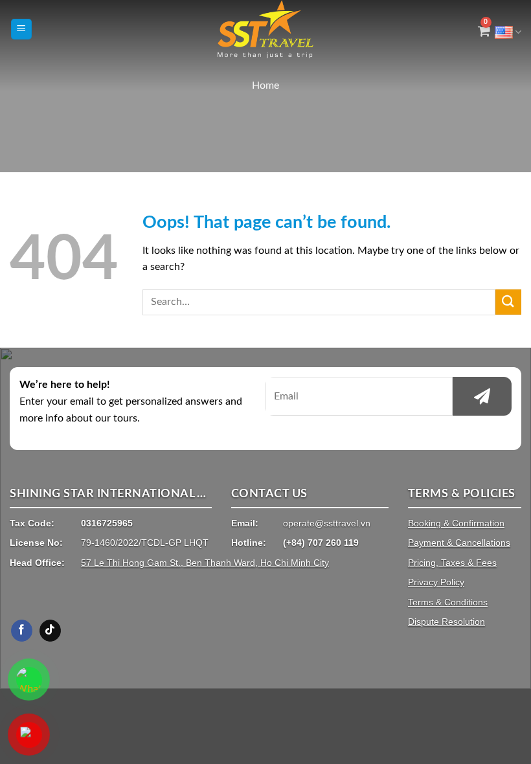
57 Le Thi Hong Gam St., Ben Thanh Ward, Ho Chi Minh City (205, 562)
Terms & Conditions (448, 602)
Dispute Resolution (446, 621)
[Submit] (508, 302)
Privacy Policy (436, 582)
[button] (21, 29)
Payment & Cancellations (459, 542)
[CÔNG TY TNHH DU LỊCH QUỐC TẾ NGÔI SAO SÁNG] (265, 29)
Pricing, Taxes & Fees (452, 562)
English (508, 28)
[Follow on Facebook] (21, 631)
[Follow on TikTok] (50, 631)
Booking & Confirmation (456, 523)
